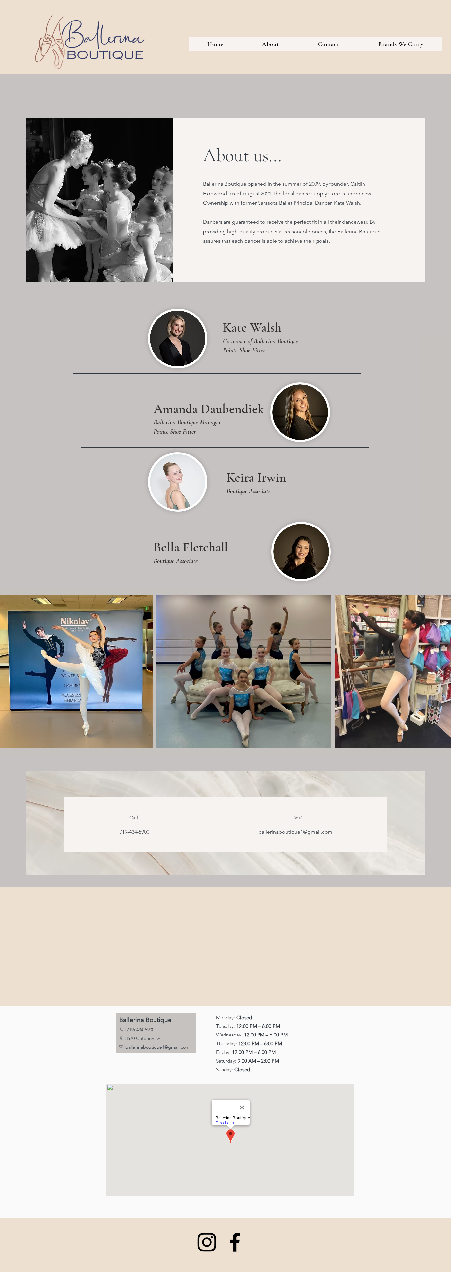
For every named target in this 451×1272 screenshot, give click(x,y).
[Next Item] (439, 672)
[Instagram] (206, 1242)
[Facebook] (235, 1242)
